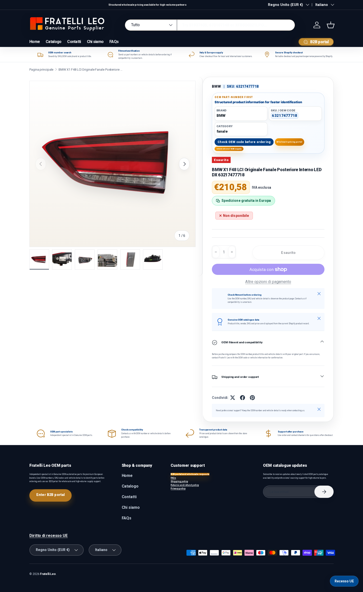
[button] (330, 25)
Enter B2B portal (50, 495)
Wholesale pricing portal (289, 142)
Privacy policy (178, 488)
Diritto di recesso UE (48, 535)
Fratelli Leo (48, 574)
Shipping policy (179, 481)
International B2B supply (229, 149)
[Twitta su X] (233, 398)
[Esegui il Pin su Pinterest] (252, 398)
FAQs (114, 41)
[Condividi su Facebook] (242, 398)
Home (34, 41)
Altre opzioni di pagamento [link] (268, 281)
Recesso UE (344, 581)
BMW (216, 86)
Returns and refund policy (185, 485)
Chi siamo (95, 41)
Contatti (74, 41)
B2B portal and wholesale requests (190, 474)
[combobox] (210, 25)
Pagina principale (41, 69)
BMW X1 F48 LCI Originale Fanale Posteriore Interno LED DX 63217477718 (91, 69)
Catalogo (53, 41)
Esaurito (288, 253)
